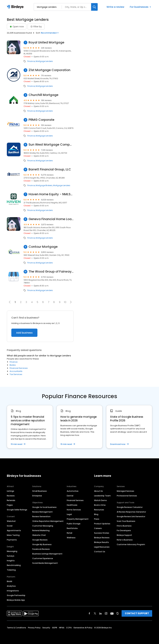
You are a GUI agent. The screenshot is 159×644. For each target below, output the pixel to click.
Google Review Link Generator (131, 516)
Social (9, 525)
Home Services (74, 509)
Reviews (11, 495)
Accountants (16, 371)
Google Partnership (16, 595)
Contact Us (99, 551)
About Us (98, 491)
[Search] (94, 7)
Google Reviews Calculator (130, 507)
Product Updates (102, 523)
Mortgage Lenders (44, 61)
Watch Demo (100, 500)
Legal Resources (101, 547)
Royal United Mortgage (46, 42)
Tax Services (16, 374)
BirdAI (9, 581)
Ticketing (11, 570)
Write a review (115, 7)
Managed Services (125, 491)
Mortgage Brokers (44, 185)
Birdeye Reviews (101, 537)
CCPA (69, 627)
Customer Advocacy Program (131, 544)
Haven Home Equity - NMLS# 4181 (51, 194)
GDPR (54, 627)
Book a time (100, 505)
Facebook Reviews (41, 549)
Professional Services (127, 495)
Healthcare (72, 505)
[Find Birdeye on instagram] (106, 613)
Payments (12, 539)
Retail (69, 533)
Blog (96, 514)
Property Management (78, 519)
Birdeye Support (124, 535)
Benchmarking (14, 565)
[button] (70, 302)
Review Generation (41, 516)
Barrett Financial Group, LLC (50, 169)
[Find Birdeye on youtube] (112, 613)
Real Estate (72, 528)
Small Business (39, 491)
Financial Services (19, 368)
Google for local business (44, 507)
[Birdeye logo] (16, 7)
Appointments (14, 530)
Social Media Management (45, 563)
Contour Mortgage (43, 247)
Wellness (71, 537)
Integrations (13, 590)
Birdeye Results (101, 542)
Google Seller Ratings (17, 509)
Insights (11, 560)
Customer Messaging (42, 525)
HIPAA (61, 627)
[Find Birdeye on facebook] (89, 613)
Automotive (72, 491)
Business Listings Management (47, 553)
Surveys (10, 556)
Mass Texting (13, 535)
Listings (10, 491)
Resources (99, 509)
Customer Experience (42, 558)
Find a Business (124, 525)
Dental (70, 495)
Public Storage (73, 523)
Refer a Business (125, 539)
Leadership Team (102, 495)
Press (96, 519)
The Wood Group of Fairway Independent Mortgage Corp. (51, 271)
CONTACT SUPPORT (137, 613)
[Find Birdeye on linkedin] (100, 613)
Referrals (11, 500)
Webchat (11, 521)
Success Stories (101, 533)
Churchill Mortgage (43, 95)
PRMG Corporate (41, 120)
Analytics (11, 586)
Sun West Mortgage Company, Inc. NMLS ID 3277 (51, 145)
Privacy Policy (34, 627)
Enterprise (37, 495)
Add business (24, 332)
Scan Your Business (126, 521)
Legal (69, 514)
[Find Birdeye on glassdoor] (117, 613)
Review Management (42, 512)
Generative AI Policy (82, 627)
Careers (98, 528)
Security (46, 627)
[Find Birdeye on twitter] (95, 613)
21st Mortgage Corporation (49, 70)
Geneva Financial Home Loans (51, 219)
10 (65, 302)
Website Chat (39, 535)
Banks (13, 365)
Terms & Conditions (16, 627)
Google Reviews (40, 539)
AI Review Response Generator (131, 512)
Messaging (12, 551)
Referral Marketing (41, 530)
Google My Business (42, 544)
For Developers (124, 530)
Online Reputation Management (48, 521)
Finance (31, 61)
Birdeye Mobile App (16, 600)
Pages (10, 505)
